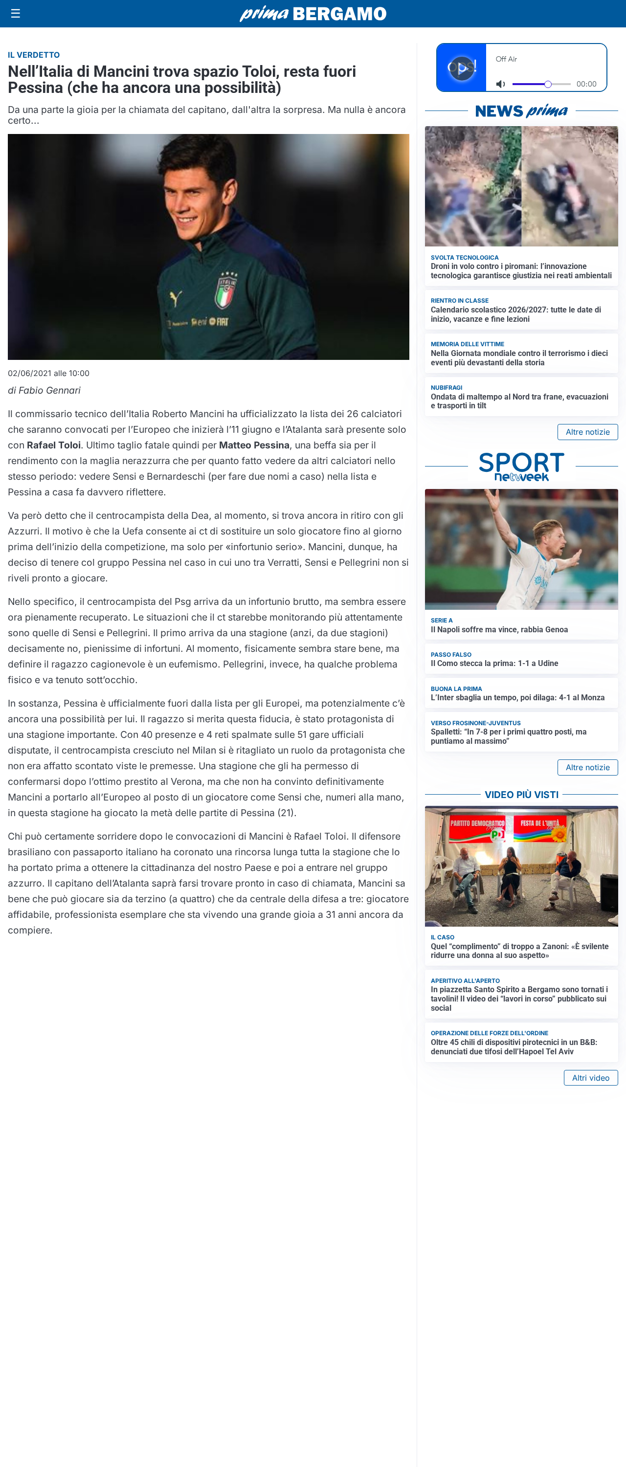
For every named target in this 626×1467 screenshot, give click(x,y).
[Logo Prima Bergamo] (313, 13)
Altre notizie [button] (588, 432)
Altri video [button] (591, 1078)
